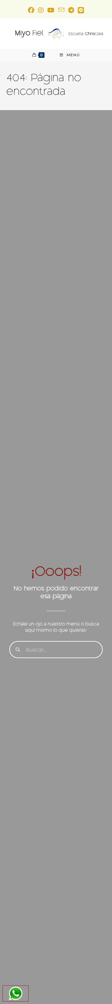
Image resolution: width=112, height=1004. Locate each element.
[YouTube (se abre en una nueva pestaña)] (50, 10)
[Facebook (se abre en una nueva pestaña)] (31, 10)
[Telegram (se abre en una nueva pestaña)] (71, 10)
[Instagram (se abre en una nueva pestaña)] (40, 10)
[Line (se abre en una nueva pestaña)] (81, 10)
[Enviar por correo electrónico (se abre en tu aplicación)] (61, 10)
